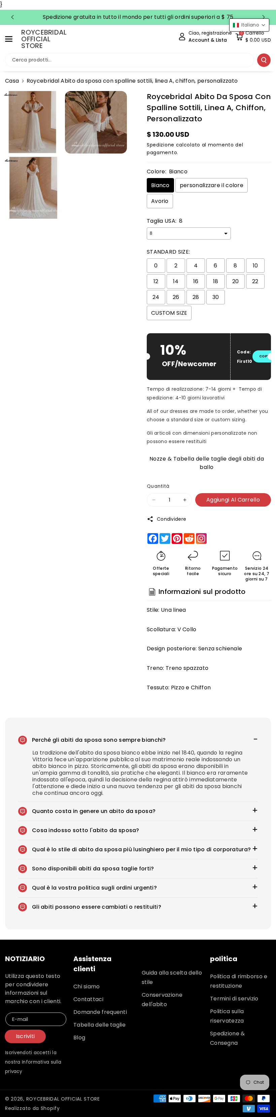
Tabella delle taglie (99, 1025)
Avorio (160, 201)
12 (156, 281)
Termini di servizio (234, 998)
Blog (79, 1037)
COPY (264, 356)
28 (196, 297)
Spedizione (160, 144)
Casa (12, 81)
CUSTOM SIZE (169, 313)
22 (255, 281)
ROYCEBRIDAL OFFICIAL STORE (63, 1098)
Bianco (160, 185)
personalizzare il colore (211, 185)
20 (235, 281)
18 (215, 281)
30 (215, 297)
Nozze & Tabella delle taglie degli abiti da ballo (206, 462)
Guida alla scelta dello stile (172, 977)
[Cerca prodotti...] (264, 60)
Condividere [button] (171, 519)
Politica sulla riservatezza (227, 1016)
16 (196, 281)
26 (176, 297)
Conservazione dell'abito (162, 999)
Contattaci (88, 999)
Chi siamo (86, 986)
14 (176, 281)
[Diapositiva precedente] (12, 17)
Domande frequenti (100, 1012)
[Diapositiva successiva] (263, 17)
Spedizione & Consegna (227, 1038)
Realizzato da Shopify (32, 1108)
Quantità (158, 486)
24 (156, 297)
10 (255, 265)
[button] (12, 39)
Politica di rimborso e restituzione (239, 981)
